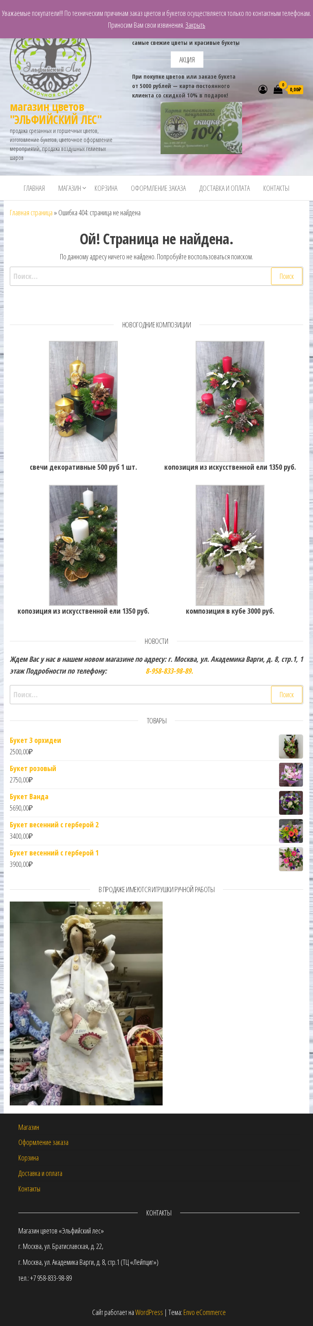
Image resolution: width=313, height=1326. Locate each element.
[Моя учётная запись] (262, 89)
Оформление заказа (158, 188)
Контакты (276, 188)
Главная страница (31, 212)
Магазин (69, 188)
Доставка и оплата (224, 188)
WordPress (149, 1312)
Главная (34, 188)
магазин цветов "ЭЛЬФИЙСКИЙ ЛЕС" (55, 113)
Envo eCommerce (204, 1312)
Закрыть (195, 25)
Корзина (106, 188)
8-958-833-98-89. (168, 671)
